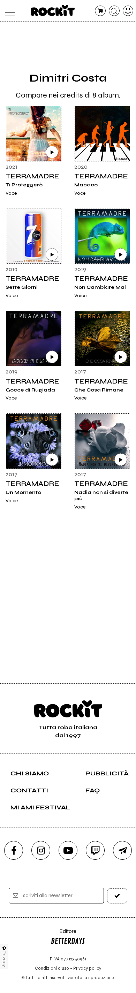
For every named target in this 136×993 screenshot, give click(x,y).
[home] (53, 10)
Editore (63, 934)
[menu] (8, 11)
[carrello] (100, 11)
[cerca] (114, 11)
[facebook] (13, 850)
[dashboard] (128, 11)
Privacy (4, 959)
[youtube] (68, 850)
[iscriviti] (117, 895)
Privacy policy (87, 968)
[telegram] (122, 850)
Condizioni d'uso (52, 968)
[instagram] (40, 850)
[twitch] (95, 850)
